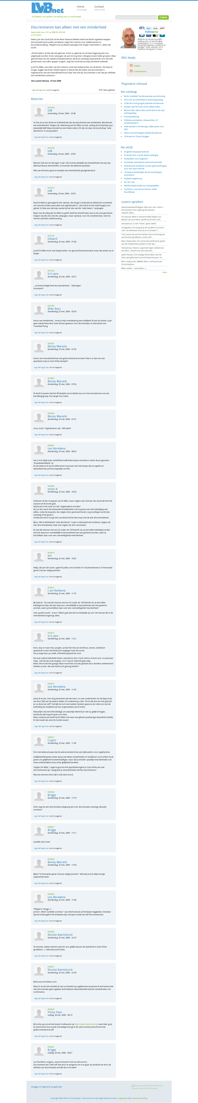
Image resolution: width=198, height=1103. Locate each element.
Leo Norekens (56, 448)
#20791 (51, 188)
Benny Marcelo (57, 346)
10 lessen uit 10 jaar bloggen (136, 136)
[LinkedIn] (142, 36)
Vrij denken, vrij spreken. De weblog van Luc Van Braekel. (56, 16)
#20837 (51, 967)
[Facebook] (142, 27)
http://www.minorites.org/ (86, 1024)
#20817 (51, 737)
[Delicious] (155, 36)
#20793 (51, 236)
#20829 (51, 894)
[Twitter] (148, 27)
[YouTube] (162, 27)
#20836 (51, 932)
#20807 (51, 445)
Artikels (136, 66)
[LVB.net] (50, 7)
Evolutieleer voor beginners (136, 159)
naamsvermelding (139, 1098)
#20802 (51, 378)
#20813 (51, 633)
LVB (47, 32)
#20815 (51, 684)
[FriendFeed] (148, 36)
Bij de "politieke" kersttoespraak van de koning (144, 96)
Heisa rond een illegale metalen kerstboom (143, 133)
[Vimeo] (162, 36)
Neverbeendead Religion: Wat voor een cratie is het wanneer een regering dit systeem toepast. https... (142, 210)
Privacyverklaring (131, 116)
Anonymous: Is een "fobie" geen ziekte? (138, 223)
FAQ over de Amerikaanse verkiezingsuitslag (143, 100)
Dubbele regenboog (133, 178)
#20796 (51, 306)
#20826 (51, 792)
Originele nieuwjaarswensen (136, 152)
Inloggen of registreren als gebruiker (46, 1087)
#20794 (51, 271)
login (34, 90)
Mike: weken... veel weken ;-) (133, 268)
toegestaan (122, 1098)
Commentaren (139, 71)
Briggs (52, 795)
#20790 (51, 148)
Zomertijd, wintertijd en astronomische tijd (143, 162)
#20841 (51, 1047)
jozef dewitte (36, 35)
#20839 (51, 1009)
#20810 (51, 553)
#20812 (51, 587)
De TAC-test (129, 182)
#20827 (51, 827)
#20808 (51, 486)
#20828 (51, 859)
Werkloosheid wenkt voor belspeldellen (141, 185)
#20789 (51, 107)
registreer (42, 90)
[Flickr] (155, 27)
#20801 (51, 343)
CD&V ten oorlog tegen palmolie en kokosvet (144, 103)
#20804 (51, 413)
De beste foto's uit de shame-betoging (141, 155)
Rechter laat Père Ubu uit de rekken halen (142, 107)
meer (164, 272)
